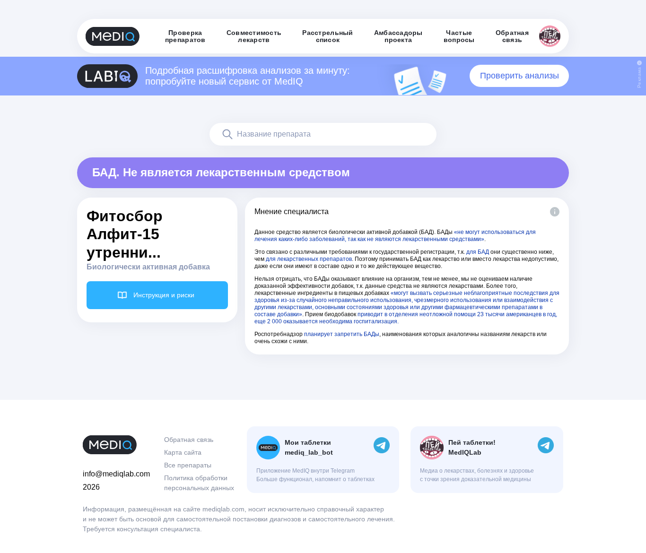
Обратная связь (188, 439)
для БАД (477, 252)
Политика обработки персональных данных (199, 483)
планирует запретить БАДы (341, 334)
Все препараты (187, 465)
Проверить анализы (519, 75)
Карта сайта (182, 452)
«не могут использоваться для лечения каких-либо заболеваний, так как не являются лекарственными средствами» (395, 235)
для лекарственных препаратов (309, 259)
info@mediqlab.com (116, 474)
